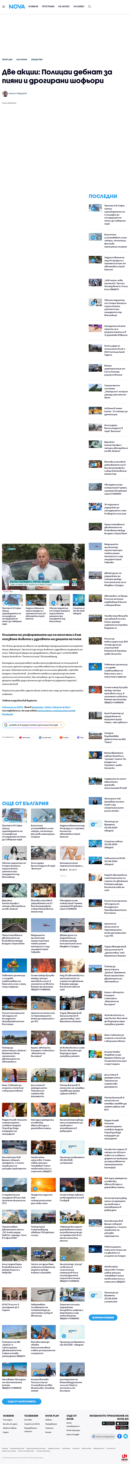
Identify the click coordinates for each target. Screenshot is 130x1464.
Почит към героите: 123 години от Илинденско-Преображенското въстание (13, 1018)
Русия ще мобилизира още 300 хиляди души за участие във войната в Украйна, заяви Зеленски (116, 646)
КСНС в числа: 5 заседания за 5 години (10, 1307)
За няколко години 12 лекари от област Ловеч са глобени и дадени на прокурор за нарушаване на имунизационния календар (116, 1158)
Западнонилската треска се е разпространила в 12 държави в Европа (115, 330)
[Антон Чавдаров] (5, 94)
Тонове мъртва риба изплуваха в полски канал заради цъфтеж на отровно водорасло (116, 622)
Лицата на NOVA (32, 1424)
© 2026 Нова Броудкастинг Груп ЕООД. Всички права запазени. (23, 1457)
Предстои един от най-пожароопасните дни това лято (41, 1198)
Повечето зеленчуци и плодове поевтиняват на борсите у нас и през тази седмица (14, 981)
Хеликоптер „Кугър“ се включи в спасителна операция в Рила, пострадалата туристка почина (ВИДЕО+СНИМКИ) (71, 1272)
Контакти (76, 1448)
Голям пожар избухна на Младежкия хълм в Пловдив (72, 1197)
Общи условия (86, 1448)
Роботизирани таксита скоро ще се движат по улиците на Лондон (115, 1251)
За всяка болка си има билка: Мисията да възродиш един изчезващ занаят (72, 1051)
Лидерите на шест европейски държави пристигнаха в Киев (115, 783)
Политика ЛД (111, 1448)
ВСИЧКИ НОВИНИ (103, 1317)
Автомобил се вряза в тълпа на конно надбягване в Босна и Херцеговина (115, 600)
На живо (79, 6)
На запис (64, 6)
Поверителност (98, 1448)
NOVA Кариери (73, 1430)
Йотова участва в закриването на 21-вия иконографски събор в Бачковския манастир (42, 906)
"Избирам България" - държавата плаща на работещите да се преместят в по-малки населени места (71, 1233)
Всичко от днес (10, 1424)
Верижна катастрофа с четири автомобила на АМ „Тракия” (14, 904)
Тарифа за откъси (54, 1448)
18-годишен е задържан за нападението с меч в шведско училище (115, 509)
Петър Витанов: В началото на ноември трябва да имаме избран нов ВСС (72, 1089)
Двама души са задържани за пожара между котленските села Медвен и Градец (71, 940)
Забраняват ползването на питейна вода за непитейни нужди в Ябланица (42, 1310)
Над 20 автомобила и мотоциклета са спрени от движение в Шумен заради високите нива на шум (72, 982)
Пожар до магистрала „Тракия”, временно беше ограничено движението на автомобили (14, 1054)
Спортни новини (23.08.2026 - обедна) (113, 844)
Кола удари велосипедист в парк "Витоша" (43, 866)
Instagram (37, 707)
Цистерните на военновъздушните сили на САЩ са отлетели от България (71, 1385)
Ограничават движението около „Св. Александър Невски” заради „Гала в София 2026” (14, 1232)
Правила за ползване (9, 1451)
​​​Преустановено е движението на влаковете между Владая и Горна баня (13, 939)
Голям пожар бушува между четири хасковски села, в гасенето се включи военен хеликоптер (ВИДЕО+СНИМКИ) (42, 982)
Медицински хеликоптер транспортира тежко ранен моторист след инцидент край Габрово (40, 943)
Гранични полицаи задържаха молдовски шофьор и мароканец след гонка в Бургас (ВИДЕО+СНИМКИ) (71, 1311)
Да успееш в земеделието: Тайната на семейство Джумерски (39, 1090)
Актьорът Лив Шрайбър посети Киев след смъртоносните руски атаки (114, 804)
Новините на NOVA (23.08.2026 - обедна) (114, 861)
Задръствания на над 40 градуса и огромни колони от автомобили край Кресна (72, 831)
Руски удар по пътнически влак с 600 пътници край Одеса (114, 350)
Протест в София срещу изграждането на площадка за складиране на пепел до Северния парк (14, 832)
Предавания (51, 1424)
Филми (48, 1432)
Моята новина (10, 1428)
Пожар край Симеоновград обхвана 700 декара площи (42, 1230)
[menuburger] (3, 6)
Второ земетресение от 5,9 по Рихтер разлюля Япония (114, 370)
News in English (73, 1434)
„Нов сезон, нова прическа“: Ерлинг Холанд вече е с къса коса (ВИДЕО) (116, 284)
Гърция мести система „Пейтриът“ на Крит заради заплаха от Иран (116, 391)
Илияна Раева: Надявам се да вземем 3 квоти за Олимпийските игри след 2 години (115, 1058)
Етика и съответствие (26, 1451)
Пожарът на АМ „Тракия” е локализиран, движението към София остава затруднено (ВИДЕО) (13, 1349)
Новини (33, 6)
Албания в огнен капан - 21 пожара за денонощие (116, 411)
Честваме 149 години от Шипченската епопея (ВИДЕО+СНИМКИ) (14, 1383)
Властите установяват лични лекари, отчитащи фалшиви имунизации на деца (43, 831)
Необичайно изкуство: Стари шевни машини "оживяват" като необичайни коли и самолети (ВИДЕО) (41, 1164)
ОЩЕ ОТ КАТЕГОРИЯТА (22, 1401)
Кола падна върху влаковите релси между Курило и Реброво (12, 1268)
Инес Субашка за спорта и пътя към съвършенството (12, 1088)
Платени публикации (43, 1451)
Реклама (5, 1448)
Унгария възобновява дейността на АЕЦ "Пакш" (115, 737)
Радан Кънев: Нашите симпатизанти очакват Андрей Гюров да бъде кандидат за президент (14, 1127)
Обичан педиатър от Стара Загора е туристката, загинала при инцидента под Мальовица (14, 870)
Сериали (49, 1428)
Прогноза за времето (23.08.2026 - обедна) (111, 826)
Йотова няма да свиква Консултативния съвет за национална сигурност (43, 1347)
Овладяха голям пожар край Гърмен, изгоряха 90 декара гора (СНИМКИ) (71, 904)
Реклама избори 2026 (17, 1448)
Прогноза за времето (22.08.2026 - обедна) (72, 1343)
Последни (7, 1420)
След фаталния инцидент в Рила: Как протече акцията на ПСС (14, 1198)
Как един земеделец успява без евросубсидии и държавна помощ (42, 1124)
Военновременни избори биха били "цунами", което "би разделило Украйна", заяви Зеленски (115, 760)
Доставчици (66, 1448)
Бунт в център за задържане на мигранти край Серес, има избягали (116, 717)
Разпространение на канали (36, 1448)
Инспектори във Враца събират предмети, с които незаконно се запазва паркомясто (14, 1163)
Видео (6, 1432)
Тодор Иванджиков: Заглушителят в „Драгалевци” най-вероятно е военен (71, 1017)
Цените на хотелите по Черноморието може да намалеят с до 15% (43, 1017)
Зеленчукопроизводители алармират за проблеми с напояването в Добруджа (71, 1125)
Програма (48, 6)
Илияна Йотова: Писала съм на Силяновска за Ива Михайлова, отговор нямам (42, 1385)
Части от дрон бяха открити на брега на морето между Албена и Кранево (43, 1268)
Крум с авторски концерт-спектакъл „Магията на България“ (43, 1051)
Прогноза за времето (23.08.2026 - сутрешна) (72, 1160)
